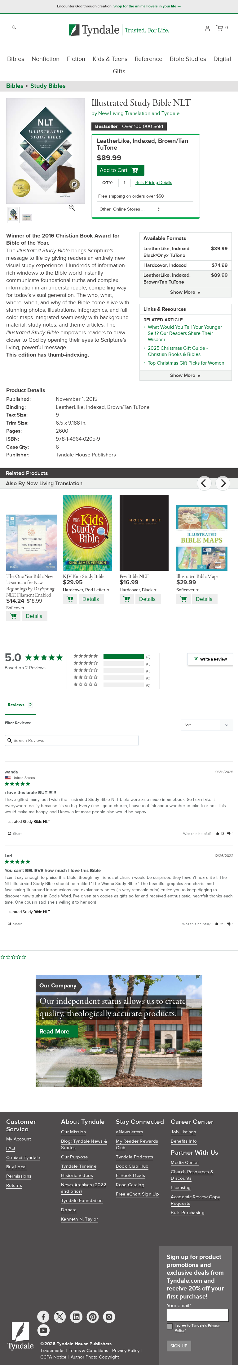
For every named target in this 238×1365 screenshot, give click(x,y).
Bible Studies (188, 59)
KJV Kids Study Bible (83, 576)
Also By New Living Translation (44, 483)
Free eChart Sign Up (137, 1194)
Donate (69, 1210)
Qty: (107, 183)
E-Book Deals (130, 1176)
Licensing (181, 1188)
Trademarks (52, 1351)
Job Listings (183, 1132)
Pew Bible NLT (134, 576)
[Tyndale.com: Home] (119, 31)
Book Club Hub (132, 1166)
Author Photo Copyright (95, 1357)
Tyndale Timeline (78, 1166)
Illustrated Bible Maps (197, 576)
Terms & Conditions (88, 1351)
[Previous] (204, 483)
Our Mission (73, 1132)
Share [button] (17, 834)
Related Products (27, 473)
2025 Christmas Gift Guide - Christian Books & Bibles (178, 351)
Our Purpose (74, 1157)
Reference (148, 59)
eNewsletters (129, 1132)
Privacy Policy (125, 1351)
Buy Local (16, 1167)
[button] (220, 834)
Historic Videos (77, 1176)
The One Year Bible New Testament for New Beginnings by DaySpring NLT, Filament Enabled (30, 586)
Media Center (185, 1163)
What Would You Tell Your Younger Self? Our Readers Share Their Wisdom (185, 333)
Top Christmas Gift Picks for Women (186, 363)
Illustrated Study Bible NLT (27, 821)
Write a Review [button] (213, 659)
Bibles (15, 59)
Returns (14, 1185)
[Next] (222, 483)
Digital (222, 59)
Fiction (76, 59)
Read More (54, 1031)
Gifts (119, 71)
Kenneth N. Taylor (79, 1219)
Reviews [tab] (16, 705)
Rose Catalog (130, 1185)
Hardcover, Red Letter (84, 590)
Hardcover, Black (136, 590)
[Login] (207, 27)
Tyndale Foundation (82, 1201)
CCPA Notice (53, 1357)
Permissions (18, 1176)
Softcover (185, 590)
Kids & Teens (110, 59)
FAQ (10, 1148)
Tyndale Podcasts (134, 1157)
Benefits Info (184, 1141)
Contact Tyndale (23, 1158)
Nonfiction (46, 59)
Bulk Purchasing (188, 1213)
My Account (18, 1139)
